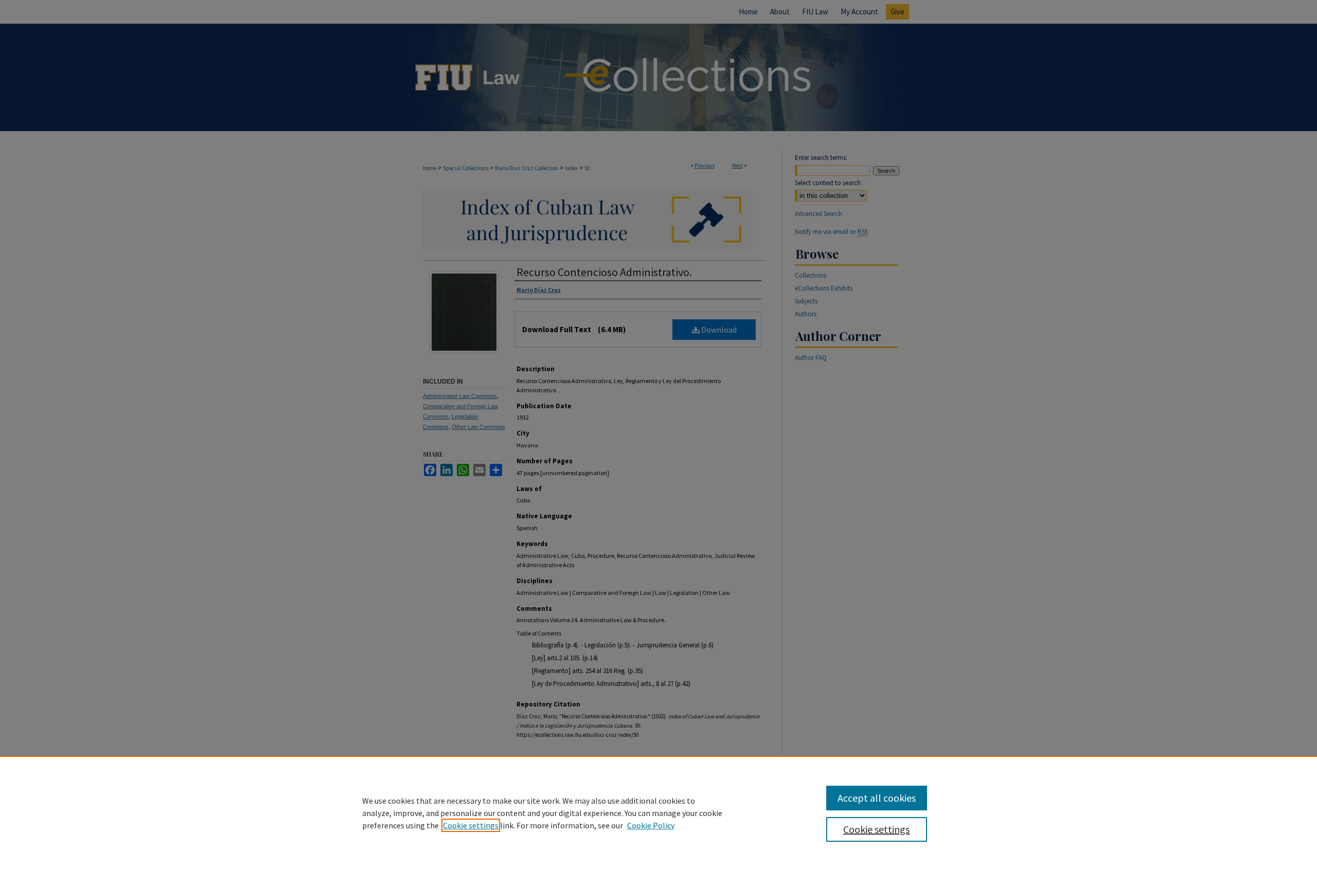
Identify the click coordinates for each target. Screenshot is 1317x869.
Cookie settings (471, 825)
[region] (658, 812)
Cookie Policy (650, 825)
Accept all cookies (877, 797)
